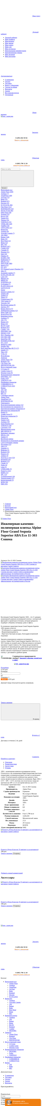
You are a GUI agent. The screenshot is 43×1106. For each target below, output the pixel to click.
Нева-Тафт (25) (6, 312)
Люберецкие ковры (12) (9, 310)
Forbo (11, 1053)
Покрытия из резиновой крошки (12, 441)
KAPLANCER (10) (7, 275)
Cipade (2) (4, 463)
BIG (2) (3, 393)
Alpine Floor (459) (7, 192)
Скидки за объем (11, 87)
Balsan (11, 1006)
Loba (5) (4, 467)
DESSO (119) (5, 333)
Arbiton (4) (4, 456)
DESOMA (12, 1031)
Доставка (8, 83)
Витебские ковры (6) (8, 305)
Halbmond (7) (5, 260)
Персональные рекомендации (15, 51)
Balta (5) (4, 392)
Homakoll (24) (6, 459)
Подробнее (5, 668)
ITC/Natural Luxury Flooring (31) (12, 269)
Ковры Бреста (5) (7, 309)
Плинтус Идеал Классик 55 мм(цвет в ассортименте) (20, 849)
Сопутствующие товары (9, 442)
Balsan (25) (4, 322)
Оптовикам (9, 95)
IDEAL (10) (5, 435)
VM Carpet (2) (6, 301)
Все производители (12, 93)
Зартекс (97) (5, 307)
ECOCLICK (13, 997)
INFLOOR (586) (6, 263)
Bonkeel (12, 993)
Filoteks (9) (4, 256)
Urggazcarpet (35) (7, 299)
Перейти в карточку (8, 759)
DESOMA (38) (6, 331)
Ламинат (4, 358)
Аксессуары (9, 766)
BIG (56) (4, 244)
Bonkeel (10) (5, 452)
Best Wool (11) (6, 241)
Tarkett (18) (5, 294)
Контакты (8, 89)
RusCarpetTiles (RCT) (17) (10, 348)
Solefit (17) (4, 350)
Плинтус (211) (6, 471)
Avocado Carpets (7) (8, 233)
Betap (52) (4, 243)
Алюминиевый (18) (8, 476)
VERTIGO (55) (6, 222)
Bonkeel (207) (5, 246)
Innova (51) (5, 265)
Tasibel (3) (4, 295)
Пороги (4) (5, 454)
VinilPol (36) (5, 226)
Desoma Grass (14, 1048)
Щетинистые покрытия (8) (10, 410)
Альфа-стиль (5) (6, 414)
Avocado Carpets (15, 1002)
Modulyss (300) (6, 344)
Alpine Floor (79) (6, 359)
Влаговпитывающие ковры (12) (12, 405)
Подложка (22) (6, 444)
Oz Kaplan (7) (5, 284)
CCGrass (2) (5, 369)
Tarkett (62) (5, 218)
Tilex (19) (4, 352)
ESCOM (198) (6, 337)
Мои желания (10, 54)
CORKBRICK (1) (7, 384)
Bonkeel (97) (5, 201)
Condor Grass (13, 1046)
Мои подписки (10, 49)
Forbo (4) (4, 465)
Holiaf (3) (4, 412)
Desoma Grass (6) (7, 373)
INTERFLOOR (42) (8, 341)
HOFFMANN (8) (7, 401)
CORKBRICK (14, 1059)
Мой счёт (8, 47)
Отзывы (8, 768)
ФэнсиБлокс (5, 356)
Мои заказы (9, 43)
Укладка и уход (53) (8, 458)
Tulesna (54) (5, 220)
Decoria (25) (5, 203)
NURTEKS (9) (6, 282)
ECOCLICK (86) (7, 205)
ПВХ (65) (4, 484)
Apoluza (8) (5, 231)
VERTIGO (13, 1055)
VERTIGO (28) (6, 425)
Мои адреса (9, 45)
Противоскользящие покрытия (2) (13, 409)
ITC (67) (4, 267)
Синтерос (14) (6, 427)
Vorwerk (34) (5, 303)
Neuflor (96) (5, 346)
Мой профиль (10, 39)
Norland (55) (5, 214)
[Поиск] (17, 178)
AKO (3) (4, 446)
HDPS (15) (4, 473)
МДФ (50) (4, 482)
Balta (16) (4, 239)
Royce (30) (4, 216)
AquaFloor (12, 987)
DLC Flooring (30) (7, 335)
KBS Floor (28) (6, 212)
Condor (11, 1029)
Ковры (3, 388)
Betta (11, 991)
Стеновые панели (7, 395)
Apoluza (12, 985)
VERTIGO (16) (6, 380)
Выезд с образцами (12, 85)
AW (10, 1004)
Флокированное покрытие (10, 375)
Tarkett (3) (4, 437)
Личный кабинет (11, 37)
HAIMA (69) (5, 258)
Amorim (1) (5, 448)
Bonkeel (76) (5, 361)
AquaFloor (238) (6, 195)
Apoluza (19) (5, 422)
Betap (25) (4, 324)
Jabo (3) (3, 271)
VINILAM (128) (6, 224)
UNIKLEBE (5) (6, 469)
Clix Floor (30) (6, 363)
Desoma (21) (5, 252)
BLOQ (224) (5, 326)
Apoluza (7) (5, 194)
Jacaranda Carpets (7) (8, 273)
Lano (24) (4, 277)
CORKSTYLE (14, 1061)
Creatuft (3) (4, 250)
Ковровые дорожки (8, 433)
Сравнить (35, 757)
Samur (3, 290)
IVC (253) (4, 343)
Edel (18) (4, 254)
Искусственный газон (8, 367)
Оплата (7, 81)
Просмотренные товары (13, 53)
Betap (11, 1012)
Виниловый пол (6, 190)
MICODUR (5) (6, 431)
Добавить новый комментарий (12, 873)
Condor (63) (5, 248)
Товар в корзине (7, 853)
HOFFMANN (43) (7, 209)
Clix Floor (12, 1038)
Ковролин (4, 229)
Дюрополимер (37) (7, 478)
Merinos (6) (5, 278)
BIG (10, 1014)
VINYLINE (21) (6, 228)
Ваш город (36, 16)
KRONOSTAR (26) (7, 365)
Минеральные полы (8, 429)
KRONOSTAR (14, 1040)
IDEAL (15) (5, 261)
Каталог (4, 188)
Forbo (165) (5, 378)
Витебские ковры (7, 439)
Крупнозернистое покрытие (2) (12, 407)
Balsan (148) (5, 237)
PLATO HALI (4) (7, 286)
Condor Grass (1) (6, 371)
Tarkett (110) (5, 420)
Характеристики (11, 764)
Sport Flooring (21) (7, 424)
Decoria (11, 995)
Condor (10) (5, 329)
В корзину (36, 719)
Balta (11, 1008)
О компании (9, 80)
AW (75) (4, 320)
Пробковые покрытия (8, 382)
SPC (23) (4, 474)
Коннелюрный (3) (7, 480)
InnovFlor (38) (6, 339)
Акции (7, 91)
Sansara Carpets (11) (7, 292)
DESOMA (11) (6, 376)
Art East (12, 989)
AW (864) (4, 235)
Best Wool (12, 1010)
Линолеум (4, 418)
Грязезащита (5, 403)
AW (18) (4, 390)
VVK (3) (4, 354)
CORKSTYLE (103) (8, 386)
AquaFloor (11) (6, 399)
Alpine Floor (5, 397)
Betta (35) (4, 199)
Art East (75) (5, 197)
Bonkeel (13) (5, 461)
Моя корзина (9, 41)
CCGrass (12, 1044)
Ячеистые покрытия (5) (9, 416)
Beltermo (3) (5, 450)
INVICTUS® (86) (7, 211)
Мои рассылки (10, 56)
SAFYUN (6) (5, 288)
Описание (8, 762)
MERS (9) (4, 280)
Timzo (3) (4, 297)
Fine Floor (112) (6, 207)
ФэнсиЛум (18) (6, 314)
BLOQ (11, 1025)
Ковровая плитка (7, 316)
